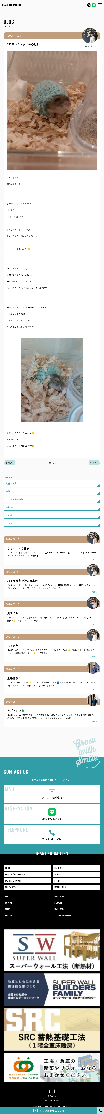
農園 (8, 491)
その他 (9, 515)
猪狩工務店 (11, 483)
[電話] (100, 1110)
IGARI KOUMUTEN (11, 5)
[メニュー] (100, 4)
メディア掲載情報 (14, 499)
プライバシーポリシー (52, 1101)
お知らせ (10, 507)
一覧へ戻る (52, 463)
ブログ (9, 523)
